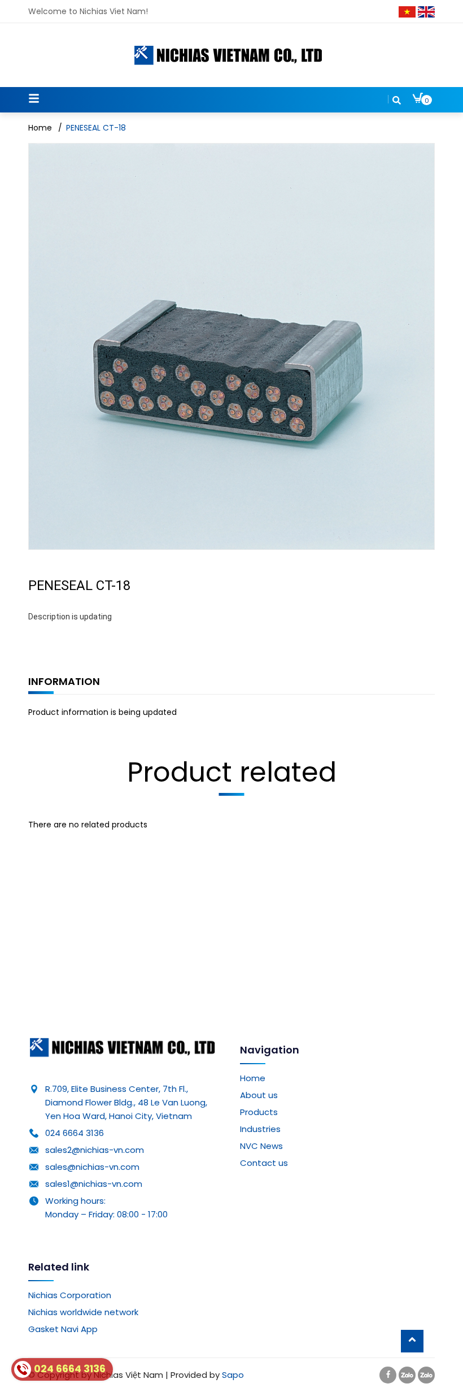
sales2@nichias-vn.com (94, 1150)
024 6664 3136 (74, 1133)
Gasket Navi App (63, 1329)
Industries (260, 1129)
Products (259, 1112)
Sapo (233, 1375)
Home (252, 1078)
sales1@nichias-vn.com (93, 1184)
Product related (232, 772)
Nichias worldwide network (83, 1312)
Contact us (264, 1163)
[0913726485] (426, 1375)
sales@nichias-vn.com (92, 1167)
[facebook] (387, 1375)
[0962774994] (407, 1375)
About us (259, 1095)
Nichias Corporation (69, 1295)
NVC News (261, 1146)
